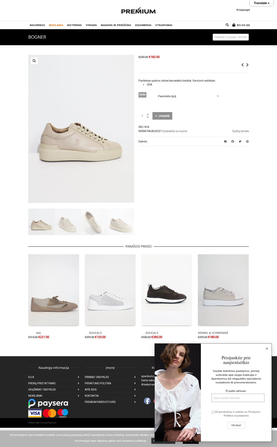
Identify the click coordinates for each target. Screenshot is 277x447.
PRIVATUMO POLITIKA (98, 383)
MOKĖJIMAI (35, 395)
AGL (38, 333)
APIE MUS (91, 389)
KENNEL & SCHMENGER (213, 333)
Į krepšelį (164, 115)
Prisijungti (243, 9)
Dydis (142, 94)
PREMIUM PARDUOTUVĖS (100, 401)
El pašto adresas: (236, 390)
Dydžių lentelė (240, 131)
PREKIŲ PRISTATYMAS (42, 383)
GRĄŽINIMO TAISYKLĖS (42, 389)
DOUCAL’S (95, 333)
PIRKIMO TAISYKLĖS (97, 377)
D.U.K (31, 377)
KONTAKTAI (92, 395)
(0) (243, 25)
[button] (34, 60)
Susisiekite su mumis (174, 131)
